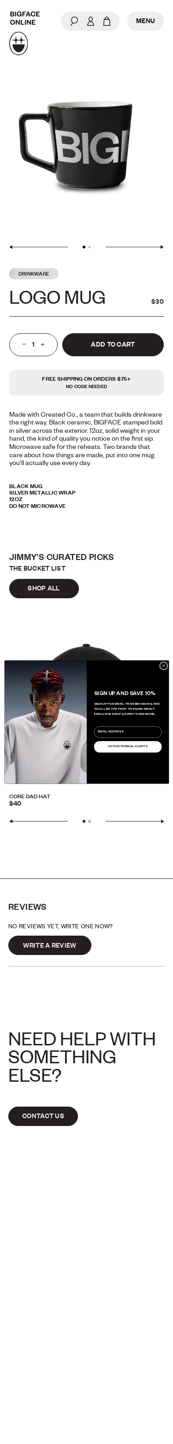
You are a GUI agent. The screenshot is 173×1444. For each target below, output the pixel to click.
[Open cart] (106, 21)
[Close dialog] (163, 665)
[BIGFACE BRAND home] (24, 33)
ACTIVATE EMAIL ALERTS (128, 747)
